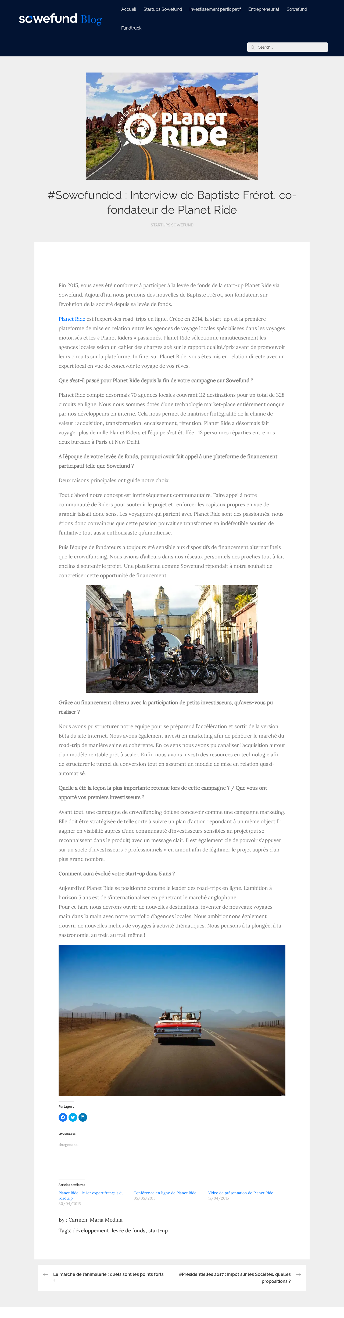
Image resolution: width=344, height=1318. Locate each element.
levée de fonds (128, 1230)
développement (91, 1230)
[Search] (252, 47)
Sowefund (297, 9)
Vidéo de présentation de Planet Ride (240, 1192)
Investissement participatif (215, 9)
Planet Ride (72, 319)
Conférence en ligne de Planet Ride (165, 1192)
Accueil (128, 9)
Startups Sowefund (163, 9)
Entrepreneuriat (263, 9)
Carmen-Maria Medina (96, 1219)
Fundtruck (131, 28)
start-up (158, 1230)
